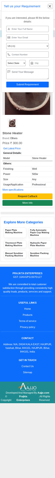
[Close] (49, 6)
